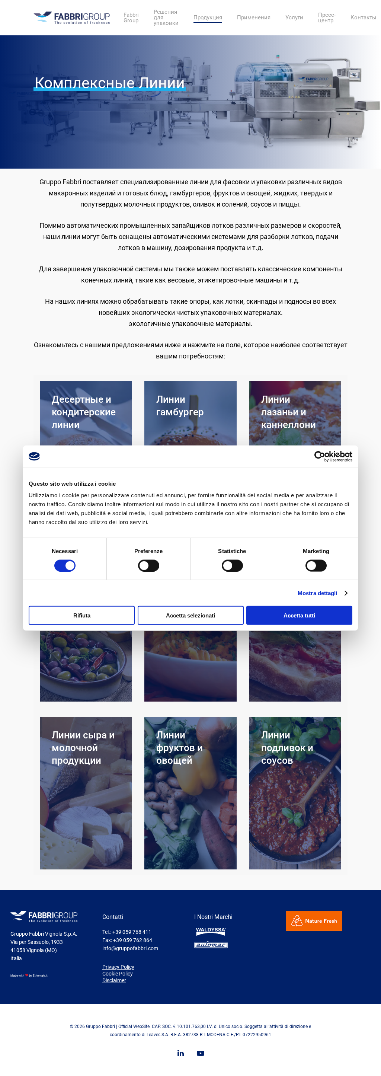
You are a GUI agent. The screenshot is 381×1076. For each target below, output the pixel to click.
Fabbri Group (131, 17)
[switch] (148, 565)
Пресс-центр (327, 17)
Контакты (363, 17)
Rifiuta (81, 615)
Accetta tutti (299, 615)
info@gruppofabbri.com (130, 948)
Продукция (207, 17)
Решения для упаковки (166, 17)
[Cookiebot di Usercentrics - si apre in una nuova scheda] (319, 456)
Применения (253, 17)
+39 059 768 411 (131, 932)
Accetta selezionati (190, 615)
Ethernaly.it (40, 975)
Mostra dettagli (317, 593)
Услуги (294, 17)
